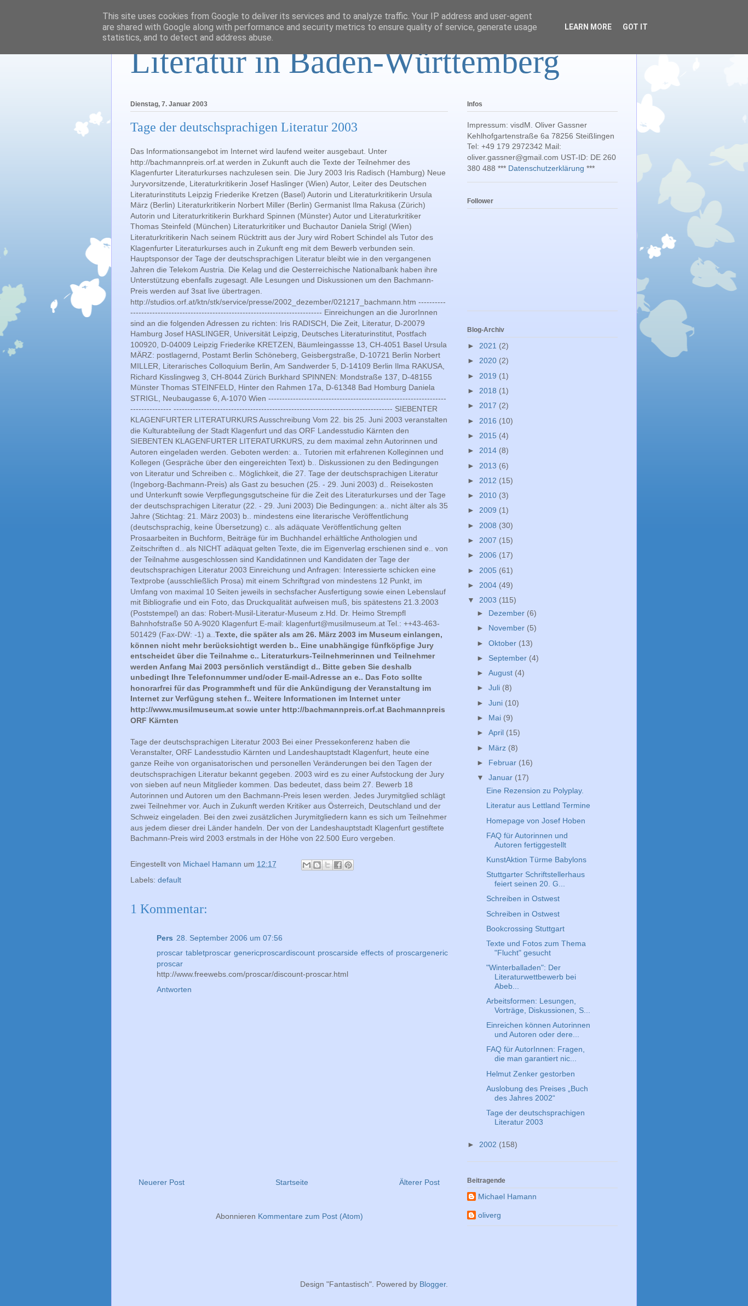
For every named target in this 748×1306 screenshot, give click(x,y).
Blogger (432, 1284)
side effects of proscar (383, 952)
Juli (495, 687)
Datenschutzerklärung (546, 168)
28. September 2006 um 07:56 (229, 937)
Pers (165, 937)
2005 (489, 570)
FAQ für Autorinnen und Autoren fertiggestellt (527, 840)
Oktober (503, 643)
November (507, 627)
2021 (489, 345)
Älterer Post (419, 1182)
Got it (635, 26)
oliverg (489, 1215)
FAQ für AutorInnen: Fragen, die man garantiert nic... (535, 1054)
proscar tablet (181, 952)
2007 (489, 540)
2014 (489, 450)
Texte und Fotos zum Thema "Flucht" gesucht (536, 948)
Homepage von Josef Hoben (535, 820)
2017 (489, 405)
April (497, 732)
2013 (489, 465)
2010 (489, 495)
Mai (495, 717)
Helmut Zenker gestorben (530, 1073)
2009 (489, 510)
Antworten (174, 989)
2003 (489, 599)
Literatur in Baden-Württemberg (345, 62)
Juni (496, 702)
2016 (489, 420)
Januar (501, 777)
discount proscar (315, 952)
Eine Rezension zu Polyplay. (535, 790)
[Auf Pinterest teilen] (348, 865)
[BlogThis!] (317, 865)
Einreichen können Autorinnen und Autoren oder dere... (538, 1030)
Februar (503, 762)
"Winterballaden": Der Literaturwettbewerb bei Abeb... (531, 976)
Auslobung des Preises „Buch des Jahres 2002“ (537, 1093)
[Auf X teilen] (327, 865)
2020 (489, 360)
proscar (273, 952)
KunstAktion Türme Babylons (536, 859)
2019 (489, 375)
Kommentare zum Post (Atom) (310, 1216)
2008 (489, 525)
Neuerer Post (162, 1182)
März (498, 747)
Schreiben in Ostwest (523, 898)
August (501, 672)
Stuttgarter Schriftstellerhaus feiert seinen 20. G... (535, 879)
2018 (489, 390)
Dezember (507, 613)
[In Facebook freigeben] (337, 865)
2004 (489, 585)
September (508, 658)
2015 (489, 435)
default (169, 879)
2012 (489, 480)
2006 (489, 555)
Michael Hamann (507, 1196)
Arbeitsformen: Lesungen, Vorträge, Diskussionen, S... (538, 1005)
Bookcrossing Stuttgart (525, 928)
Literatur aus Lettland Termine (538, 805)
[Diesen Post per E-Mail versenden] (306, 865)
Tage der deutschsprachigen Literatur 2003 (535, 1117)
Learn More (588, 26)
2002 (489, 1144)
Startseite (291, 1182)
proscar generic (232, 952)
